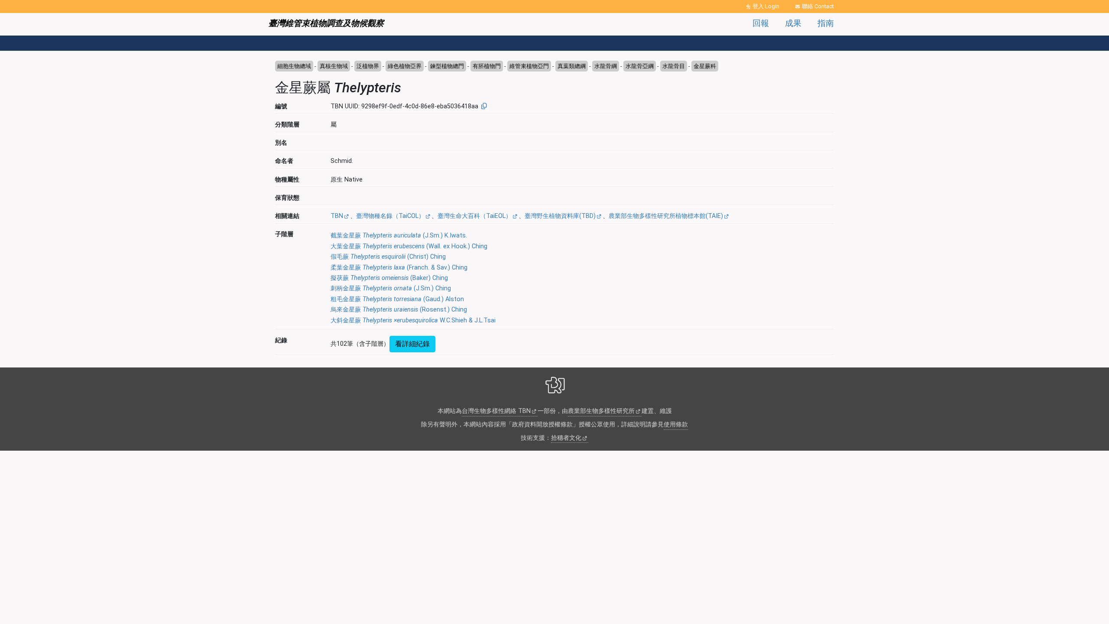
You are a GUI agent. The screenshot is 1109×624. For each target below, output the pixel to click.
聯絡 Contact (818, 6)
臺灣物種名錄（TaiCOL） (390, 216)
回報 (760, 23)
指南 (825, 23)
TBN (337, 216)
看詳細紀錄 (412, 344)
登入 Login (765, 6)
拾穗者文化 (566, 438)
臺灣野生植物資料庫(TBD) (560, 216)
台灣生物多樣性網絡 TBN (496, 411)
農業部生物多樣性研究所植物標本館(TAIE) (666, 216)
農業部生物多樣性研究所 (601, 411)
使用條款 (676, 424)
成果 (793, 23)
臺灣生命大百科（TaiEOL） (475, 216)
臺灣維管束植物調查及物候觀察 (326, 23)
